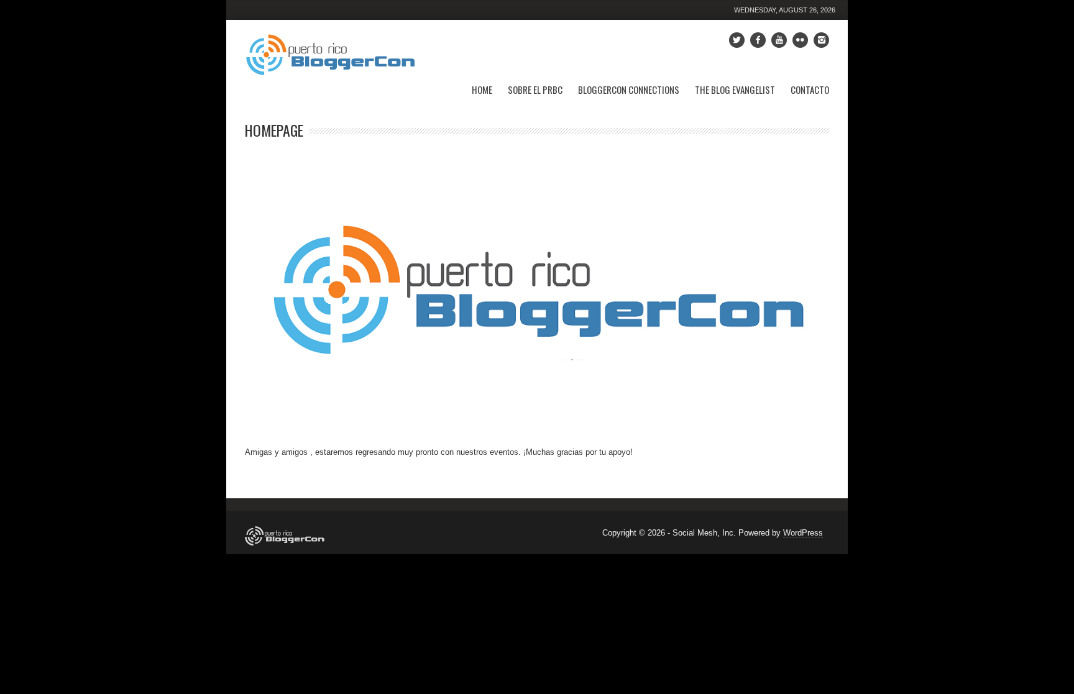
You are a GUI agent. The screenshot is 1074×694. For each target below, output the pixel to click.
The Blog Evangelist (735, 89)
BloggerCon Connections (628, 89)
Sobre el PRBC (535, 89)
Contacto (810, 89)
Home (482, 89)
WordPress (803, 532)
